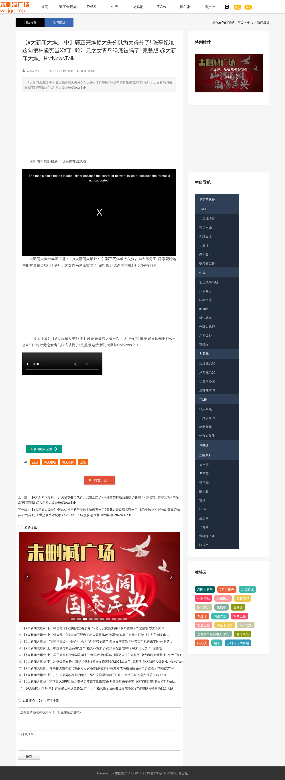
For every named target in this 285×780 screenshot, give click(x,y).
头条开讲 (205, 291)
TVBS (91, 6)
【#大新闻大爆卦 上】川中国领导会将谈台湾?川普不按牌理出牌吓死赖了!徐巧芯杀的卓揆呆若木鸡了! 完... (95, 674)
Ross (202, 509)
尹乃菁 (204, 473)
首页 (44, 6)
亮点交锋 (205, 227)
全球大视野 (207, 326)
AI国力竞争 (205, 589)
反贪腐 (238, 607)
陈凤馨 (204, 491)
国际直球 (205, 299)
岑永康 (204, 464)
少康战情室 (207, 218)
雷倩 (202, 500)
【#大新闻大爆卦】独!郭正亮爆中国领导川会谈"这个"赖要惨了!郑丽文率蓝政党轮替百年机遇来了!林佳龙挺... (97, 641)
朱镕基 (221, 607)
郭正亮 (110, 258)
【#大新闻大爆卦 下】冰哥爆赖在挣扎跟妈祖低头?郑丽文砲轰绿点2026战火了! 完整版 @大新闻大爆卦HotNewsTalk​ (102, 661)
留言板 (183, 773)
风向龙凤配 (207, 372)
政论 (83, 462)
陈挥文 (204, 544)
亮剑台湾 (205, 254)
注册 (237, 7)
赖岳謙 (184, 6)
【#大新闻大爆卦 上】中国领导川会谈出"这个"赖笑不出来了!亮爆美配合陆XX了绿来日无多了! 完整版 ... (93, 648)
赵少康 (204, 518)
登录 (248, 7)
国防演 (202, 643)
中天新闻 (68, 462)
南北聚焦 (205, 426)
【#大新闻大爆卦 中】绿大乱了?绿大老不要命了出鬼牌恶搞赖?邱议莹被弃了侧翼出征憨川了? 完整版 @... (95, 634)
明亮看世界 (207, 263)
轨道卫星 (203, 625)
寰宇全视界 (68, 6)
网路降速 (220, 616)
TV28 (161, 6)
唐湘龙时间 (207, 390)
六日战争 (246, 625)
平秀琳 (204, 527)
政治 (35, 462)
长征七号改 (224, 625)
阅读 (229, 77)
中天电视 (50, 462)
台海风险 (242, 634)
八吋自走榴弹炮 (238, 643)
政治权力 (203, 607)
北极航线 (247, 589)
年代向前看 (207, 435)
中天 (114, 6)
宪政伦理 (242, 598)
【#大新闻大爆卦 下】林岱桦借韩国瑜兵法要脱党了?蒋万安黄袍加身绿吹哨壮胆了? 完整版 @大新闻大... (94, 628)
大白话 (204, 245)
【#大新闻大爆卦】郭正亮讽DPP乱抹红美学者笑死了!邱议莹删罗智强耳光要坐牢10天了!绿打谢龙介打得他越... (99, 681)
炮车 (217, 643)
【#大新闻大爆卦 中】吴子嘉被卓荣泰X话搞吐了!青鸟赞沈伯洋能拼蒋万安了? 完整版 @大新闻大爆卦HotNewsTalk (101, 654)
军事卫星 (239, 616)
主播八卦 (208, 6)
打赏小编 (100, 480)
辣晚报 (204, 344)
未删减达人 (33, 71)
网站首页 (30, 22)
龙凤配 (138, 6)
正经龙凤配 (207, 363)
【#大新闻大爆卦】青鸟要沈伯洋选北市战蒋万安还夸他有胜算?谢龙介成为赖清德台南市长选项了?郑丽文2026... (100, 668)
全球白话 (205, 236)
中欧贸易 (203, 598)
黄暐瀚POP (207, 536)
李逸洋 (202, 616)
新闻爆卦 (263, 22)
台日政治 (223, 598)
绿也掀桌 (205, 317)
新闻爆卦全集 (45, 449)
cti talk (203, 308)
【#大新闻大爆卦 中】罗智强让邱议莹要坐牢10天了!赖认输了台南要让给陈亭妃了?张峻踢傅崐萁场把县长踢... (100, 688)
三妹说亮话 (207, 417)
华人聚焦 (205, 409)
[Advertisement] (99, 127)
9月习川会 (227, 589)
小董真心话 (207, 381)
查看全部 (53, 700)
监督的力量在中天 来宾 (213, 634)
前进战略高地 (208, 282)
